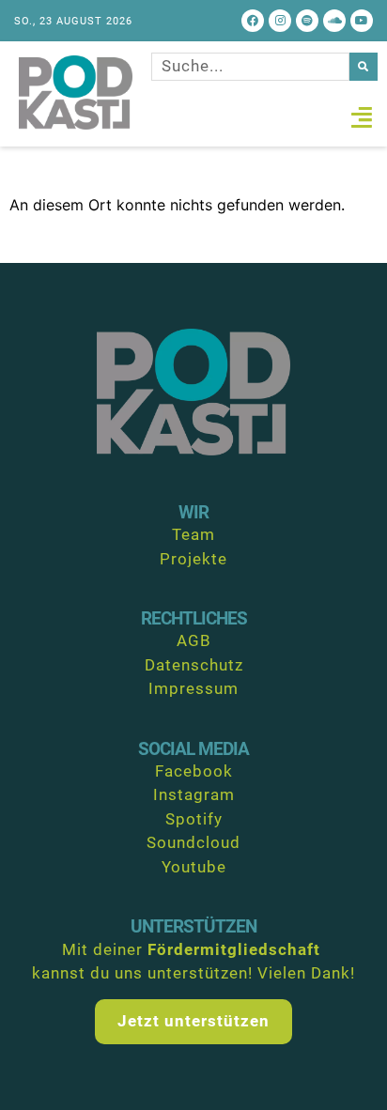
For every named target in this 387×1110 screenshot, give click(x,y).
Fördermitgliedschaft (233, 949)
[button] (361, 117)
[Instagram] (280, 20)
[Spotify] (307, 20)
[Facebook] (252, 20)
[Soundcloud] (334, 20)
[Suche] (363, 67)
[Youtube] (361, 20)
